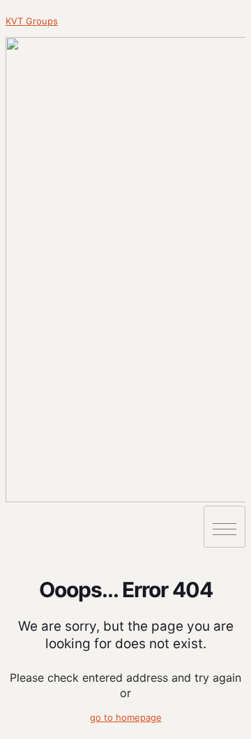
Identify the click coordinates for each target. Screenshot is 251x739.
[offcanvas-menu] (9, 512)
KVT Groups (32, 21)
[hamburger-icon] (224, 527)
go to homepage (126, 717)
